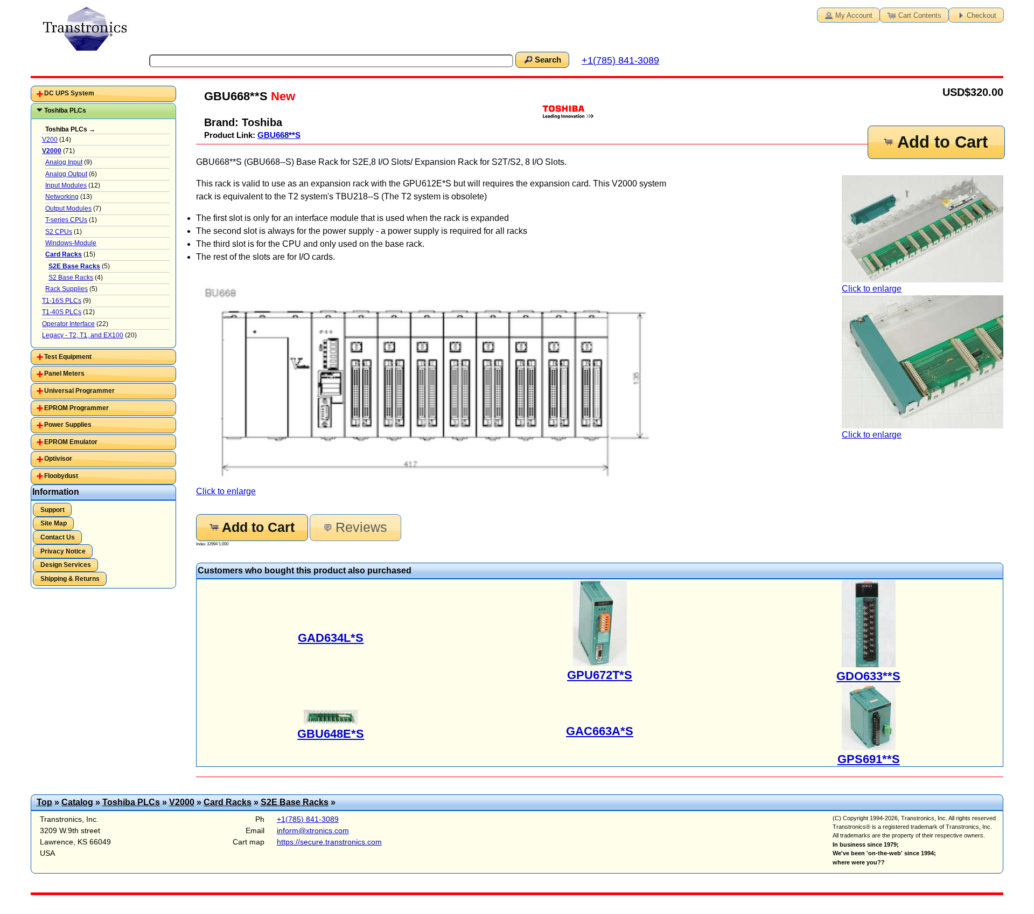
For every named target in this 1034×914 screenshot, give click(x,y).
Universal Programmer (79, 390)
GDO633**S (868, 676)
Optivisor (58, 458)
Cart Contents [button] (919, 15)
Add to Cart (942, 142)
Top (44, 802)
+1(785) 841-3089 (620, 60)
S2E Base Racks (295, 802)
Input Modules (66, 185)
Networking (62, 196)
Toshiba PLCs (65, 110)
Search (548, 60)
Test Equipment (68, 357)
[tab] (103, 94)
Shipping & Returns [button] (70, 579)
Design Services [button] (65, 565)
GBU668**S (279, 135)
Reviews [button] (361, 527)
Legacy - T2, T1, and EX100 (82, 335)
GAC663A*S (599, 731)
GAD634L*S (331, 638)
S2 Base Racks (70, 277)
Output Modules (68, 208)
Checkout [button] (981, 15)
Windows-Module (70, 243)
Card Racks (227, 802)
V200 (50, 139)
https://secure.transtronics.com (329, 841)
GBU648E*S (330, 733)
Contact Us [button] (57, 537)
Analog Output (66, 174)
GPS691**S (868, 759)
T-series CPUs (66, 220)
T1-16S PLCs (61, 300)
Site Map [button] (53, 523)
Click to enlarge (872, 288)
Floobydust (61, 476)
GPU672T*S (599, 675)
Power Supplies (68, 424)
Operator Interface (68, 324)
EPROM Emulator (70, 442)
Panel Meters (64, 373)
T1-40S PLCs (61, 312)
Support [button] (52, 510)
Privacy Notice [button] (63, 551)
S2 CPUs (58, 232)
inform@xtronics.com (313, 830)
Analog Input (63, 162)
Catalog (77, 802)
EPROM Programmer (76, 408)
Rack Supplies (66, 289)
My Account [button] (853, 15)
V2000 (181, 802)
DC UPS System (69, 93)
